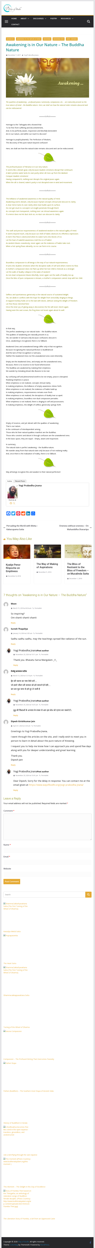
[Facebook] (10, 503)
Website (7, 868)
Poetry (53, 18)
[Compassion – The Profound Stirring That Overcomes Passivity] (17, 1044)
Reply (13, 623)
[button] (27, 18)
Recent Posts (20, 481)
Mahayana (47, 39)
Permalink (38, 608)
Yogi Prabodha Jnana (31, 55)
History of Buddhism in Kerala (15, 1123)
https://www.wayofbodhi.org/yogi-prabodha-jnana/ (56, 784)
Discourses (38, 18)
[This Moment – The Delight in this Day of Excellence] (17, 1171)
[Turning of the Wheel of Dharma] (17, 1012)
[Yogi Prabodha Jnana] (12, 486)
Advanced (10, 39)
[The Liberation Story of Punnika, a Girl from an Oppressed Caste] (17, 1203)
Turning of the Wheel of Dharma (16, 1027)
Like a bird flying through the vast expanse (20, 1155)
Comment (8, 810)
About (23, 18)
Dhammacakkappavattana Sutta (16, 995)
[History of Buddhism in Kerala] (17, 1108)
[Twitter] (14, 503)
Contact (15, 24)
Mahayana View (59, 39)
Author (9, 481)
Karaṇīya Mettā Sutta (12, 931)
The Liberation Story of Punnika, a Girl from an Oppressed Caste (29, 1218)
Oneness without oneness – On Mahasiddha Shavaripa (74, 527)
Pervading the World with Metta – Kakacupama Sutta (22, 527)
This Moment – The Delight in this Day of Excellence (24, 1187)
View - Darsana (72, 39)
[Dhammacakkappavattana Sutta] (17, 980)
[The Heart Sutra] (17, 948)
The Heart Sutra (9, 963)
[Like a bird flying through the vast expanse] (17, 1140)
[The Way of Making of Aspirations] (47, 546)
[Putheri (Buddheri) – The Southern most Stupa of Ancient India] (17, 1076)
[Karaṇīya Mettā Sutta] (17, 916)
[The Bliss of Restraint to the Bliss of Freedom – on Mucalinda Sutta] (78, 546)
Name (7, 844)
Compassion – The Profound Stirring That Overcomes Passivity (28, 1059)
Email (6, 856)
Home (14, 18)
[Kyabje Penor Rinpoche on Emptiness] (16, 546)
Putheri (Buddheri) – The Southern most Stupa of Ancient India (28, 1091)
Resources (66, 18)
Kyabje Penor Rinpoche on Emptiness (13, 568)
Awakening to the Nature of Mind (28, 39)
